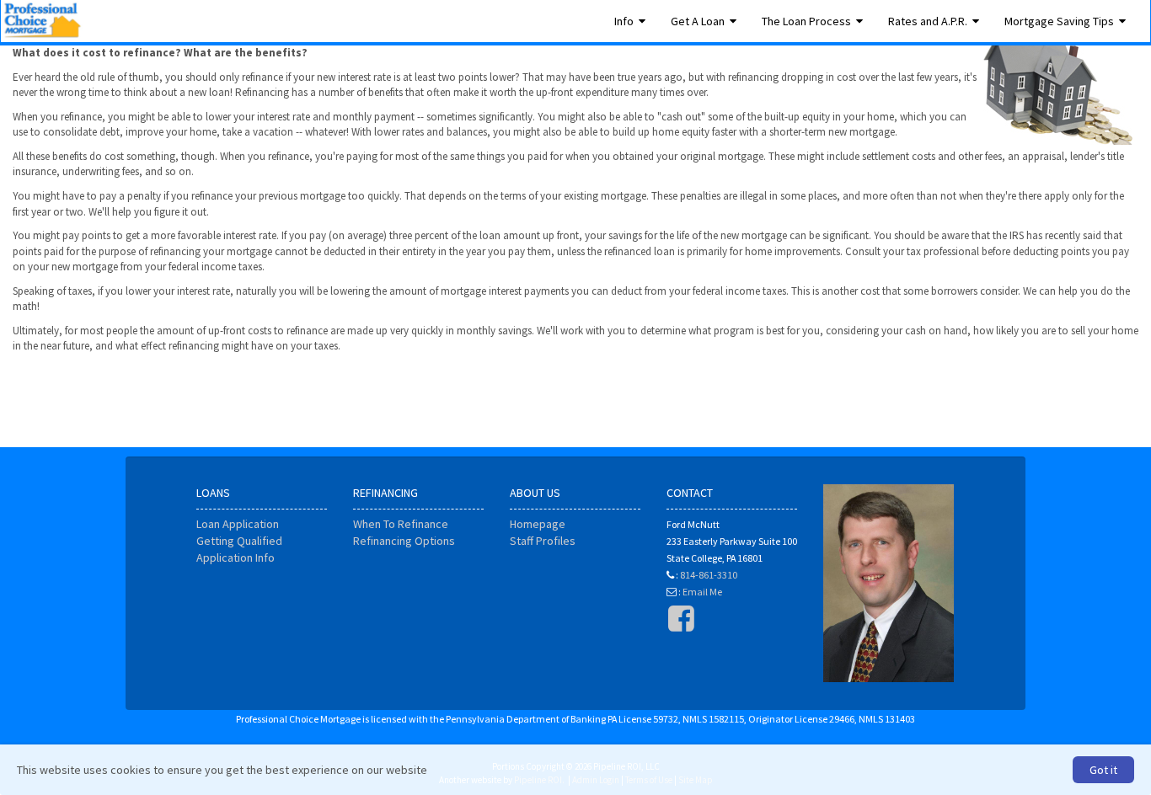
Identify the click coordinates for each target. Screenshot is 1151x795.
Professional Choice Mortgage (42, 21)
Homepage (537, 523)
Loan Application (237, 523)
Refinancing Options (404, 540)
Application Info (235, 557)
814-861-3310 (708, 574)
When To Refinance (400, 523)
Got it (1103, 769)
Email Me (702, 591)
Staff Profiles (543, 540)
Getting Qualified (239, 540)
